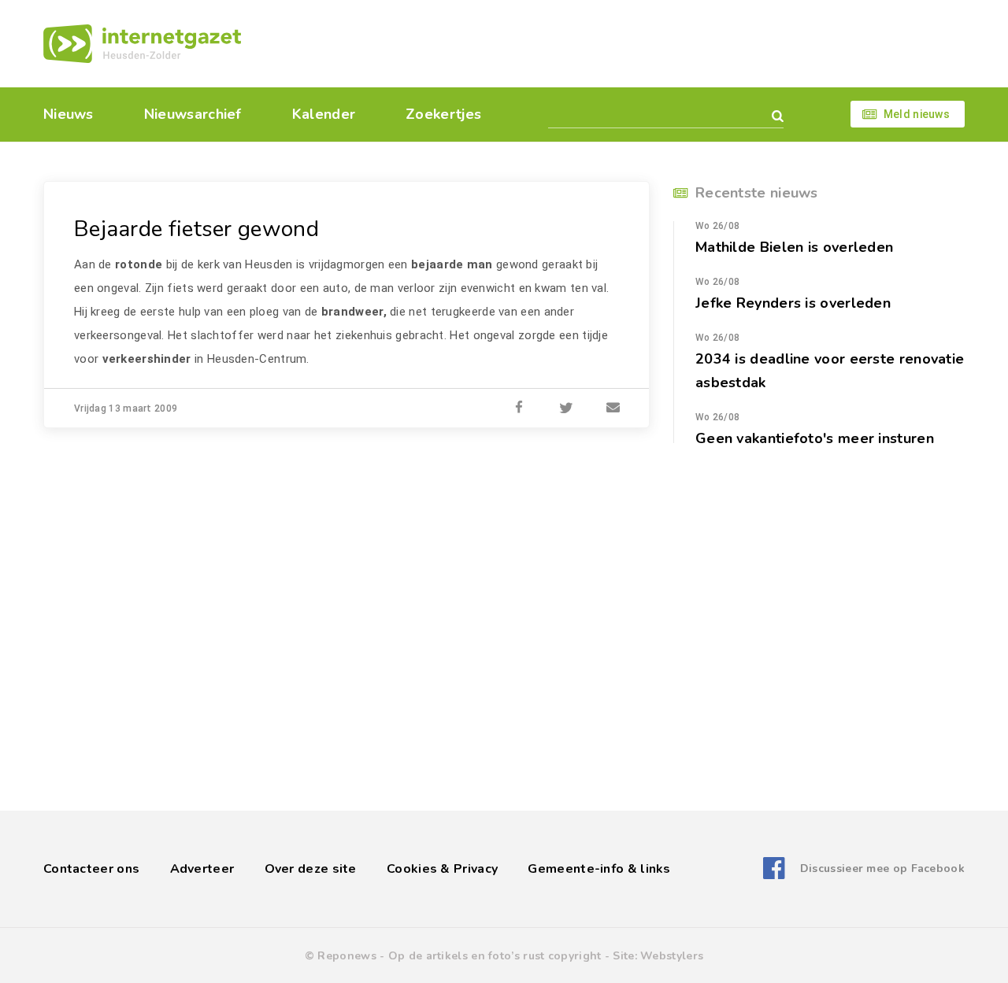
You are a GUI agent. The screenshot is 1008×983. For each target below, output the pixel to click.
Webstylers (671, 955)
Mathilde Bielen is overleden (794, 247)
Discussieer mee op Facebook (882, 868)
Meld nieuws (917, 114)
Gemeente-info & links (599, 869)
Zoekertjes (443, 114)
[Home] (142, 43)
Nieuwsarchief (193, 114)
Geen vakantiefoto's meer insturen (814, 438)
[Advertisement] (612, 43)
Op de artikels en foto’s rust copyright (495, 955)
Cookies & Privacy (442, 869)
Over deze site (311, 869)
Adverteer (202, 869)
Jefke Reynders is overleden (793, 303)
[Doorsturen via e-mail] (613, 408)
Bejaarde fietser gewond (196, 229)
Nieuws (68, 114)
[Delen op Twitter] (566, 408)
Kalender (323, 114)
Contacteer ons (91, 869)
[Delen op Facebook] (519, 408)
